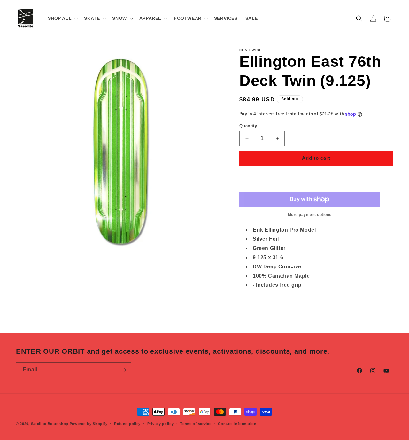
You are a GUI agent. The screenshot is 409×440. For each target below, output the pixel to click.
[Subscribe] (124, 369)
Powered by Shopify (89, 424)
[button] (62, 18)
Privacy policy (160, 424)
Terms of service (195, 424)
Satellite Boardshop (49, 424)
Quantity (248, 125)
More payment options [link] (310, 214)
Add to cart (316, 158)
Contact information (237, 424)
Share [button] (252, 304)
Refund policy (127, 424)
